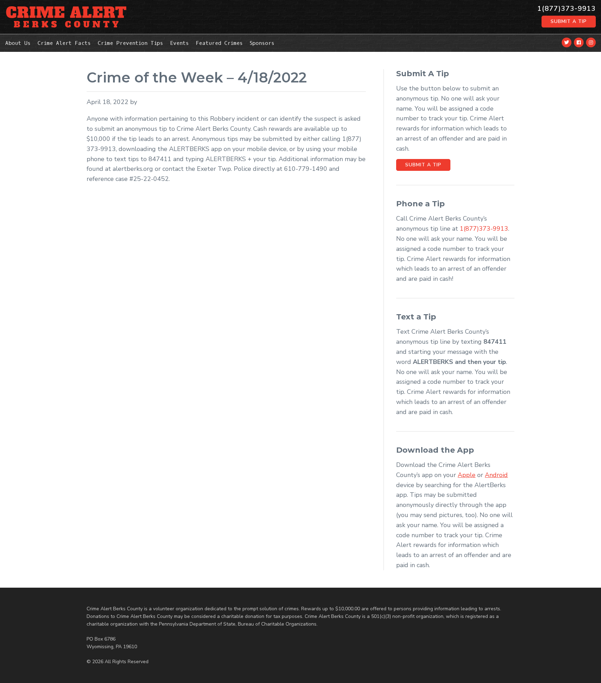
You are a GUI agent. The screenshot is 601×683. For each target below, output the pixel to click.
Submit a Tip (569, 21)
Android (496, 475)
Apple (466, 475)
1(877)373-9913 (566, 8)
